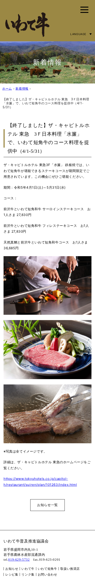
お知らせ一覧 (47, 505)
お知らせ (11, 568)
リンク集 (27, 574)
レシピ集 (11, 574)
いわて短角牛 (47, 568)
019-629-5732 (19, 559)
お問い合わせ (47, 574)
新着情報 (21, 88)
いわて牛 (27, 568)
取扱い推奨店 (70, 568)
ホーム (7, 88)
